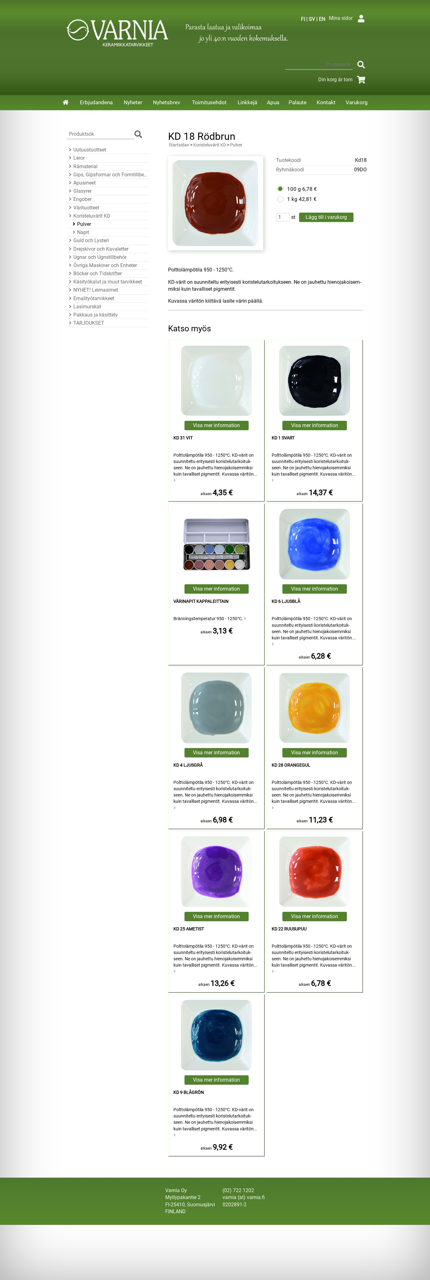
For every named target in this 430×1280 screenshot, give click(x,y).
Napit (83, 232)
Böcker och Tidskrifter (97, 274)
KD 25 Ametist (188, 929)
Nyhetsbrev (166, 102)
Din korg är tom (335, 80)
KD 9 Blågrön (188, 1092)
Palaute (298, 102)
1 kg (292, 199)
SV (312, 19)
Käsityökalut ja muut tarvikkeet (107, 282)
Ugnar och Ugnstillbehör (100, 257)
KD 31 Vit (183, 438)
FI (303, 19)
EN (322, 19)
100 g (294, 189)
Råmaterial (85, 166)
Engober (82, 199)
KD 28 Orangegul (291, 765)
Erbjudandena (96, 102)
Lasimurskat (87, 307)
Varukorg (357, 102)
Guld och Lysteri (91, 240)
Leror (79, 158)
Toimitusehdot (209, 102)
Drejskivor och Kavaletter (100, 249)
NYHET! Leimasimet (95, 290)
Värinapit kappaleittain (201, 601)
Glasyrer (82, 191)
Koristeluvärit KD (91, 216)
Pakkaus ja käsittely (95, 315)
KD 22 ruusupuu (289, 929)
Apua (273, 102)
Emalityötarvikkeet (93, 298)
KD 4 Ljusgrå (188, 765)
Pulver (84, 224)
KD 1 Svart (283, 438)
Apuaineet (84, 183)
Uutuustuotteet (89, 150)
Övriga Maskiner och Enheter (105, 265)
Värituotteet (86, 208)
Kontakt (326, 102)
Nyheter (133, 102)
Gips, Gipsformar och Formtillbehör (110, 175)
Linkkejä (247, 102)
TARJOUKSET (88, 323)
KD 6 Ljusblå (286, 601)
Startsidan (179, 145)
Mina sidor (341, 18)
